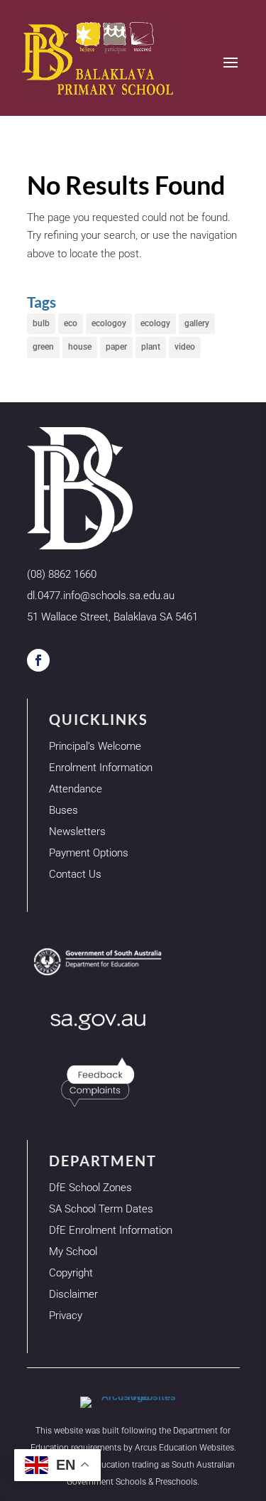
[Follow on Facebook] (38, 660)
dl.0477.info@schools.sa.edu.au (100, 595)
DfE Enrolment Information (110, 1230)
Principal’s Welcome (95, 746)
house (80, 347)
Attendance (75, 788)
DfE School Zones (90, 1187)
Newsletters (77, 831)
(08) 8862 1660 (61, 574)
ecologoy (109, 323)
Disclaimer (73, 1294)
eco (70, 323)
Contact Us (75, 874)
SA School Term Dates (101, 1209)
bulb (41, 323)
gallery (196, 323)
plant (150, 347)
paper (116, 347)
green (43, 347)
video (184, 347)
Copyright (71, 1272)
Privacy (65, 1315)
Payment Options (88, 852)
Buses (63, 810)
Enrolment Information (101, 767)
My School (73, 1251)
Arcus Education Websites (184, 1448)
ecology (155, 323)
